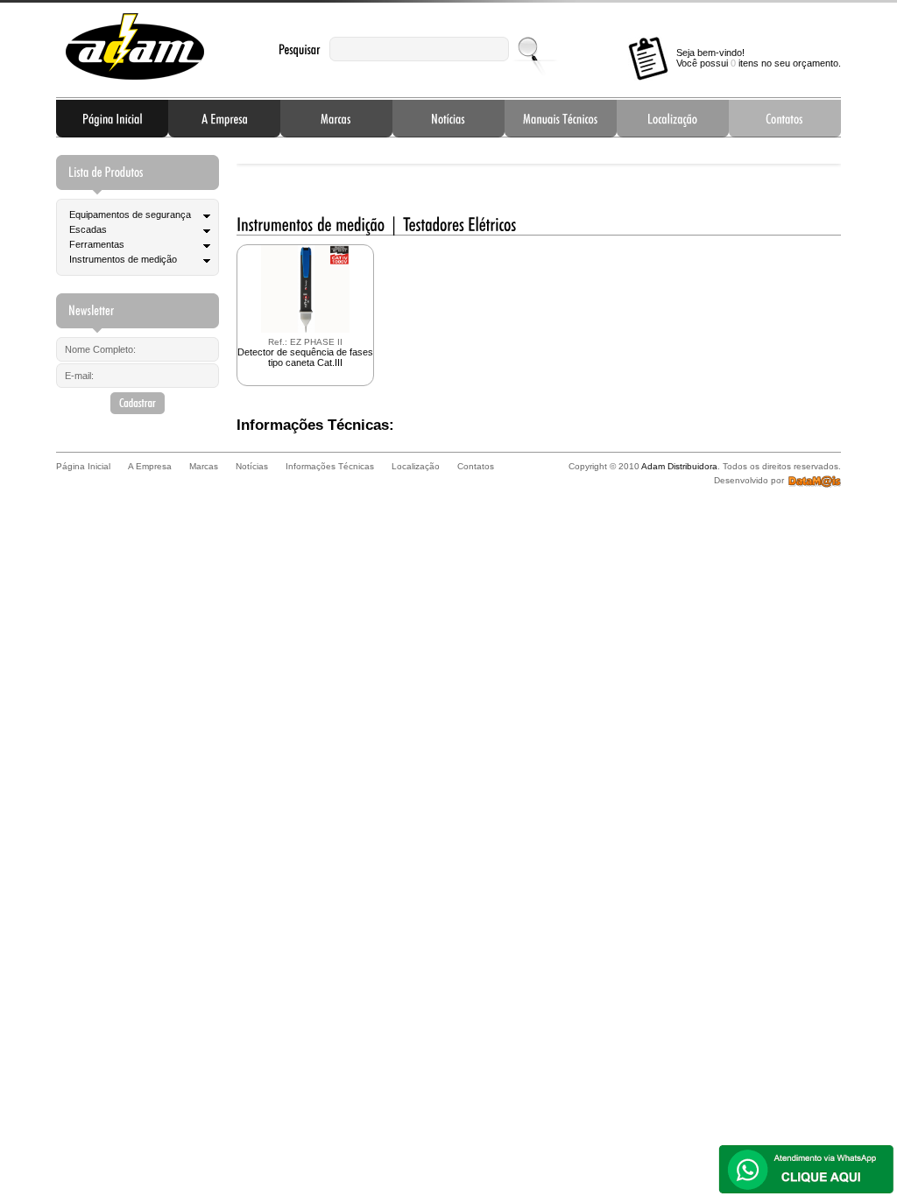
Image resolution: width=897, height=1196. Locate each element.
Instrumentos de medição (123, 259)
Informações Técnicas (561, 118)
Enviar (529, 48)
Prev (264, 159)
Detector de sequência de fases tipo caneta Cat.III (305, 352)
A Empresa (224, 118)
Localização (673, 118)
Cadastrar (137, 403)
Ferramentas (96, 244)
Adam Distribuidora (135, 47)
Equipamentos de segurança (130, 214)
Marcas (336, 118)
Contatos (785, 118)
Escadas (88, 229)
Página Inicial (112, 118)
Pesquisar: (299, 49)
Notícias (448, 118)
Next (814, 159)
